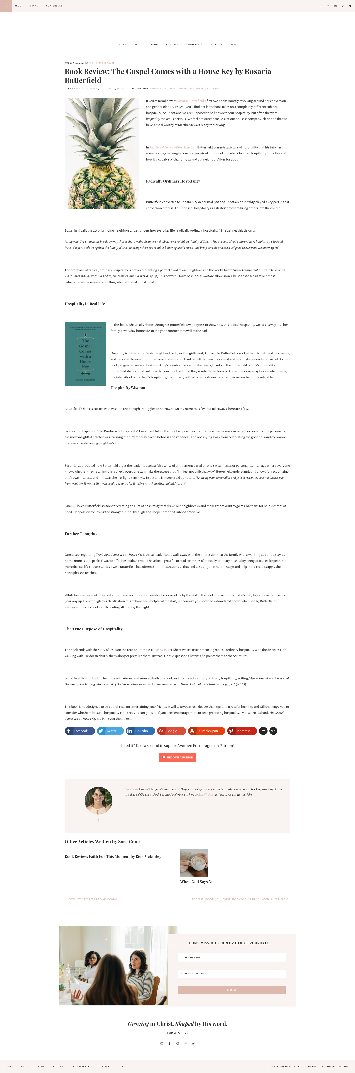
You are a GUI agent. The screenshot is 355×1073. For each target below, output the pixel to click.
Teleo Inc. (343, 1066)
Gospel (172, 89)
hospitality (107, 89)
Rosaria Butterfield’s (191, 101)
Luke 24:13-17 (161, 650)
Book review (90, 89)
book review (158, 89)
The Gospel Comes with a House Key (173, 147)
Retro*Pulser (205, 794)
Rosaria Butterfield (209, 89)
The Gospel (124, 89)
